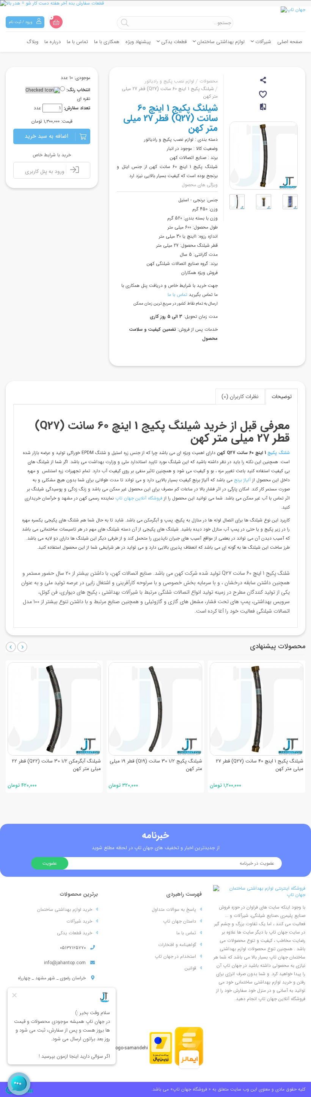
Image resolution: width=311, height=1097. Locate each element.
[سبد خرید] (56, 22)
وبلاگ (32, 42)
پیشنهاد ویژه (138, 42)
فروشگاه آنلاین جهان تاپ (139, 498)
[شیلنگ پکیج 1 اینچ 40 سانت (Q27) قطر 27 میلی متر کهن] (256, 709)
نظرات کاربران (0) (240, 396)
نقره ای (83, 98)
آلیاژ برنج (242, 480)
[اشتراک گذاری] (263, 81)
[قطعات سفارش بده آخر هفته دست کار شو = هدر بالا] (155, 3)
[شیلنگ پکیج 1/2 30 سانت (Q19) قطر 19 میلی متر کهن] (155, 709)
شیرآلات (262, 42)
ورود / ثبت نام (21, 22)
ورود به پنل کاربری (45, 171)
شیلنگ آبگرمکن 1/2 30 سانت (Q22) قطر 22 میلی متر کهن (56, 765)
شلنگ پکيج (278, 452)
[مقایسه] (263, 110)
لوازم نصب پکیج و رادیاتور (169, 81)
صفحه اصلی (289, 42)
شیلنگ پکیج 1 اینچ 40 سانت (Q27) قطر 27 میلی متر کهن (259, 765)
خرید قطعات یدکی (74, 933)
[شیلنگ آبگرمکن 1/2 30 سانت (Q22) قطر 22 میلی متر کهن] (54, 709)
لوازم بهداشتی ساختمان (220, 42)
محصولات (208, 81)
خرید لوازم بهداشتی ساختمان (64, 909)
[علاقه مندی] (263, 95)
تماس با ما (77, 42)
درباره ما (52, 42)
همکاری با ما (106, 42)
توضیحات (282, 396)
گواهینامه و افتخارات (177, 944)
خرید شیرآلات (79, 921)
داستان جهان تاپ (179, 921)
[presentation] (11, 647)
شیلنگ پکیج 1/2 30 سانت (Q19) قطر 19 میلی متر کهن (156, 765)
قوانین (190, 968)
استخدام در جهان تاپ (175, 956)
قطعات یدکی (173, 42)
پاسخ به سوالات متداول (174, 909)
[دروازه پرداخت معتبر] (160, 1047)
